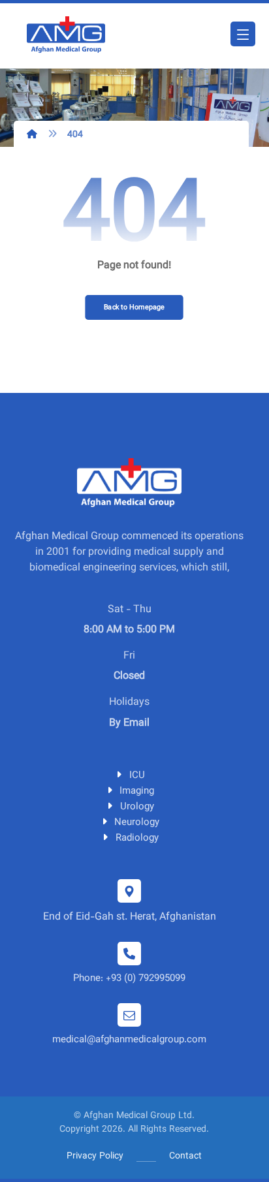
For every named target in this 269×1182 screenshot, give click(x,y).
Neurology (136, 822)
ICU (137, 775)
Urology (137, 807)
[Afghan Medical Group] (66, 35)
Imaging (136, 791)
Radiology (137, 838)
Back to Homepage (134, 307)
